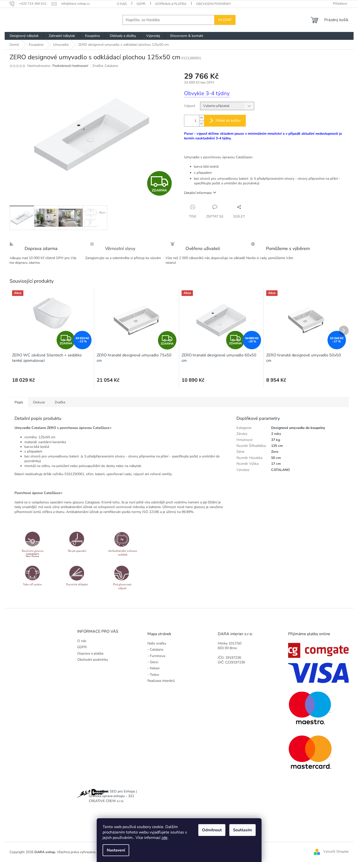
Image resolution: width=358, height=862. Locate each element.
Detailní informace (198, 192)
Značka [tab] (60, 402)
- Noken (153, 668)
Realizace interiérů (161, 680)
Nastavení (116, 850)
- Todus (153, 674)
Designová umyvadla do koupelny (298, 427)
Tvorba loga (98, 791)
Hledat (225, 19)
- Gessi (152, 662)
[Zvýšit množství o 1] (201, 118)
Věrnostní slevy (120, 248)
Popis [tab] (19, 402)
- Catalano (155, 649)
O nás (122, 4)
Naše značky (156, 643)
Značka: (105, 65)
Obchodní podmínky (213, 4)
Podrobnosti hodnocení (70, 65)
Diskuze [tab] (39, 402)
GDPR (141, 4)
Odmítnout (212, 830)
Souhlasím (242, 830)
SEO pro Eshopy (122, 791)
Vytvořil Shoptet (336, 851)
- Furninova (156, 656)
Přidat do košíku (228, 120)
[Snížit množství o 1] (201, 123)
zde (164, 837)
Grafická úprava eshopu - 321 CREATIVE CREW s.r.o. (111, 798)
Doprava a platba (170, 4)
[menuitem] (24, 36)
